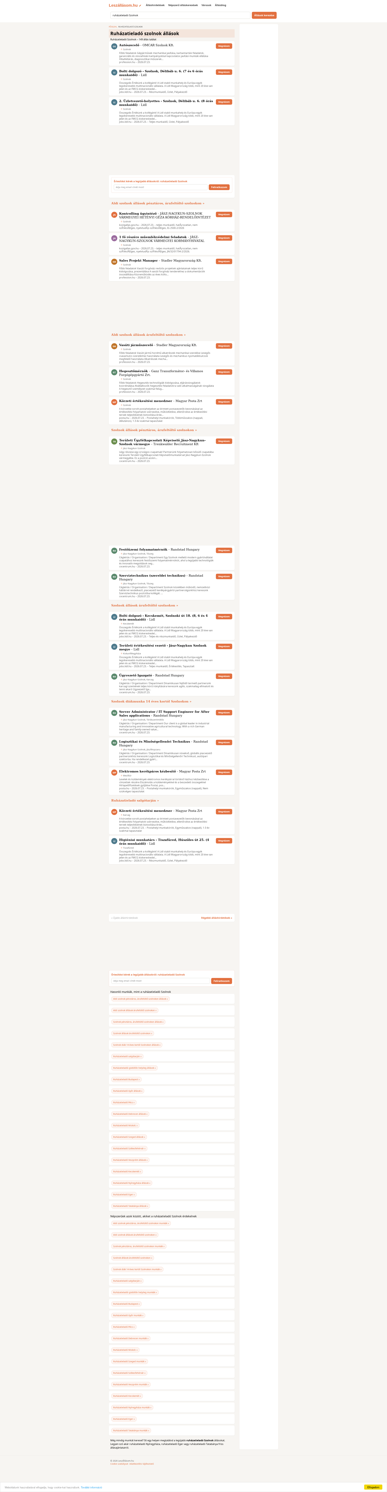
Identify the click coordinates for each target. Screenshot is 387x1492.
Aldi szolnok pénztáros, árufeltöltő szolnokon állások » (140, 998)
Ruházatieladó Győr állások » (127, 1090)
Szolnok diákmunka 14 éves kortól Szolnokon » (151, 701)
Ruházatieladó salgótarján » (135, 800)
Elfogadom (373, 1487)
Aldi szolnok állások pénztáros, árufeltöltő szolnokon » (158, 203)
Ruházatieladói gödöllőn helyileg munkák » (135, 1292)
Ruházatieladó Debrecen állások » (130, 1113)
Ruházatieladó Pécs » (124, 1102)
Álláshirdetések (155, 5)
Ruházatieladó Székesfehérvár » (129, 1148)
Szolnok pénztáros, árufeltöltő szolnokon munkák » (138, 1246)
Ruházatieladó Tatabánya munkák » (131, 1430)
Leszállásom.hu (123, 5)
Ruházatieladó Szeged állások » (129, 1136)
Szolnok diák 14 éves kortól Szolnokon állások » (136, 1044)
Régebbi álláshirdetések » (216, 917)
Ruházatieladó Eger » (124, 1194)
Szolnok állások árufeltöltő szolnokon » (144, 605)
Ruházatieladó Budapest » (126, 1079)
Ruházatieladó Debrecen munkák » (130, 1338)
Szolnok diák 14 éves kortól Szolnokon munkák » (137, 1269)
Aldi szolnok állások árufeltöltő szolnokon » (148, 335)
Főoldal (113, 27)
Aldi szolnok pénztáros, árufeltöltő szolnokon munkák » (141, 1223)
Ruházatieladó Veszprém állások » (130, 1159)
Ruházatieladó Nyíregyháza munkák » (132, 1407)
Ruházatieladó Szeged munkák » (129, 1361)
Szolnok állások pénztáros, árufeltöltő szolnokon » (154, 430)
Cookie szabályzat (119, 1463)
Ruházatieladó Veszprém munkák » (131, 1384)
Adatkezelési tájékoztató (141, 1463)
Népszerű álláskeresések (183, 5)
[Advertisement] (171, 150)
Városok (206, 5)
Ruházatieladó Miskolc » (125, 1125)
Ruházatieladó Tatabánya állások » (130, 1206)
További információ (91, 1487)
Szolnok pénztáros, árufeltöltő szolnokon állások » (138, 1021)
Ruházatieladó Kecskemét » (127, 1171)
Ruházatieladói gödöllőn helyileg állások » (134, 1067)
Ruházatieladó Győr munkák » (128, 1315)
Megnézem (224, 46)
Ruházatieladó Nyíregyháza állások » (131, 1183)
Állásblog (220, 5)
